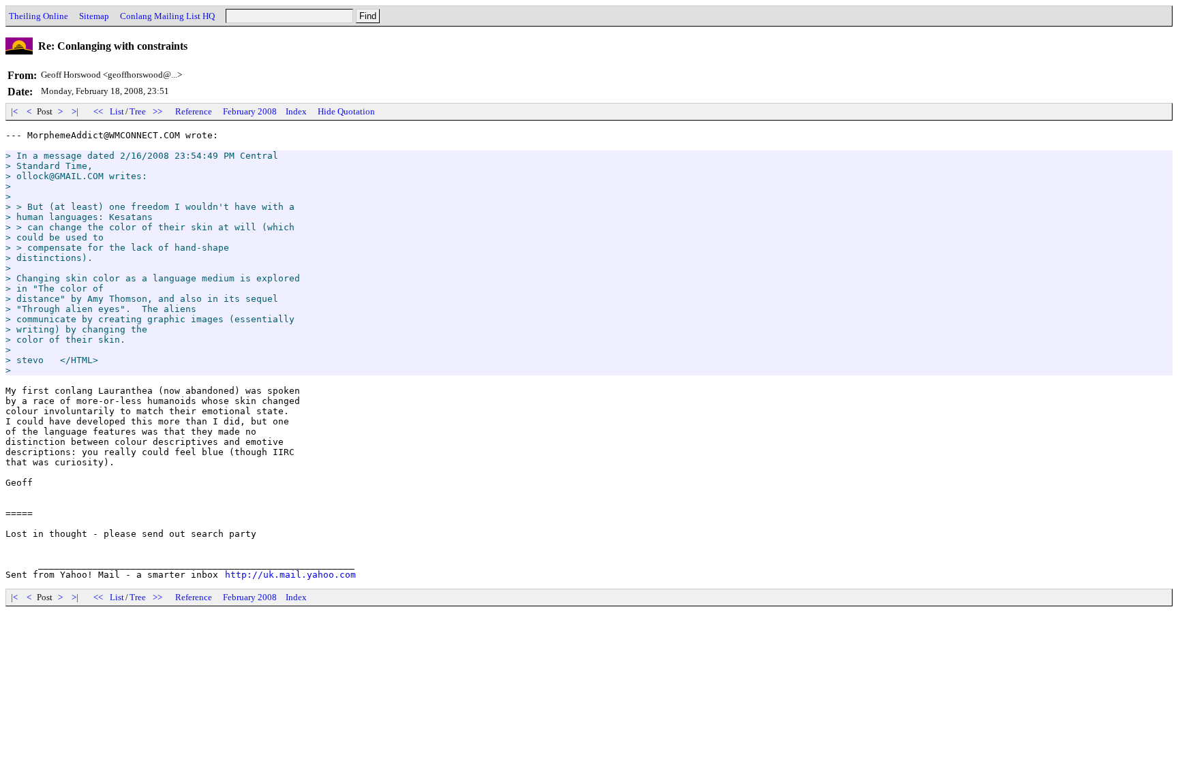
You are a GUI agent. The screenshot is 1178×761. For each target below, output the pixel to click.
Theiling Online (38, 16)
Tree (138, 111)
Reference (193, 111)
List (117, 111)
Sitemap (94, 16)
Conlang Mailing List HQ (167, 16)
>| (75, 111)
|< (14, 111)
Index (296, 111)
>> (157, 111)
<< (98, 111)
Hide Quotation (346, 111)
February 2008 (250, 111)
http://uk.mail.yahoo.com (290, 575)
